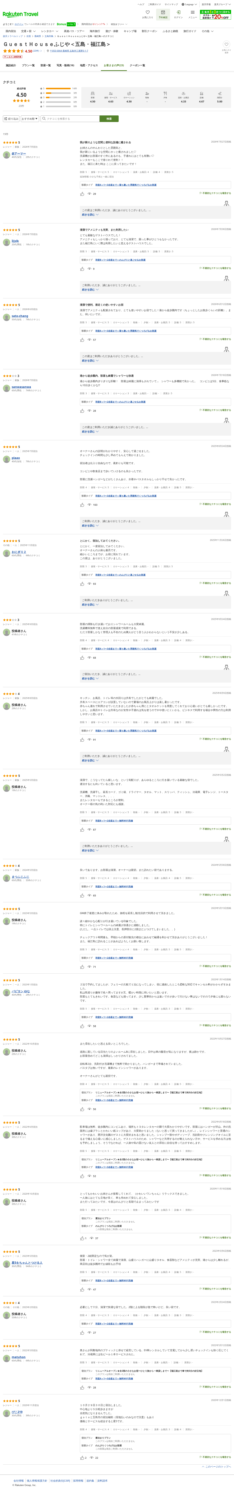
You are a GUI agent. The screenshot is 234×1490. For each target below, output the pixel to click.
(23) (114, 65)
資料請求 (102, 1480)
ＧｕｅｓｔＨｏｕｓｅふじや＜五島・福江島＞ (57, 43)
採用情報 (78, 1480)
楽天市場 (206, 4)
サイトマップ (171, 4)
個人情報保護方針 (37, 1480)
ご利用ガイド (154, 4)
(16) (65, 65)
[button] (40, 155)
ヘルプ (141, 4)
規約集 (90, 1480)
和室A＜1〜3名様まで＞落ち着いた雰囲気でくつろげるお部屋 (125, 184)
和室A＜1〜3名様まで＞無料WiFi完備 (114, 1100)
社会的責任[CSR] (60, 1480)
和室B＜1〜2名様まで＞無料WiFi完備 (114, 820)
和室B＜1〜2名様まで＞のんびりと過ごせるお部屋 (120, 259)
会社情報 (19, 1480)
